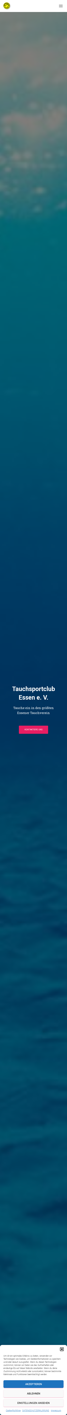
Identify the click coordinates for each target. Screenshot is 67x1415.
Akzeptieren (33, 1384)
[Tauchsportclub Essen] (8, 6)
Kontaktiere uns (33, 729)
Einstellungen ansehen (33, 1403)
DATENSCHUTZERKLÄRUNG (35, 1410)
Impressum (56, 1410)
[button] (62, 1349)
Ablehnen (33, 1393)
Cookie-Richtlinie (13, 1410)
